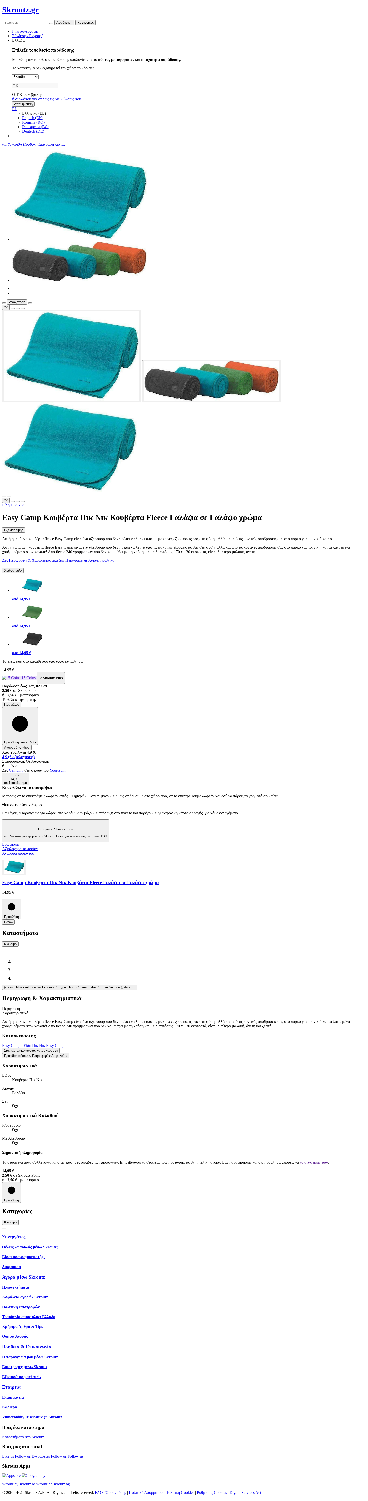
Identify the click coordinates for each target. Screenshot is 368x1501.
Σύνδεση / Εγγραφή (27, 36)
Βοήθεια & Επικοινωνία (26, 1347)
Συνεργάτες (13, 1237)
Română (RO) (33, 122)
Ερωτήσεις (10, 844)
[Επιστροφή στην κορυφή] (4, 1228)
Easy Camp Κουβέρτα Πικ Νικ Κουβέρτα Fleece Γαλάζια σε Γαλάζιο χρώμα (80, 882)
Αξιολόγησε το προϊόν (20, 849)
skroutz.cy (10, 1484)
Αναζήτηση (64, 22)
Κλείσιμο (10, 944)
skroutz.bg (61, 1484)
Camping (16, 770)
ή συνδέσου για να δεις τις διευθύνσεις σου (46, 99)
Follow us (23, 1456)
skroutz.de (44, 1484)
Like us (8, 1456)
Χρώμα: (13, 570)
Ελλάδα (18, 40)
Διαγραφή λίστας (51, 144)
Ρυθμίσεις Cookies (212, 1492)
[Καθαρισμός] (51, 23)
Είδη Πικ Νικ (13, 505)
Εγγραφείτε (41, 1456)
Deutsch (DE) (33, 131)
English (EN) (32, 118)
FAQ (99, 1492)
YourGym (57, 770)
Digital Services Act (245, 1492)
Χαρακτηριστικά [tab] (15, 1013)
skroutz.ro (27, 1484)
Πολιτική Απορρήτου (146, 1492)
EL (14, 109)
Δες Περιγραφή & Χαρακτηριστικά (30, 560)
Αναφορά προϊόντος (18, 853)
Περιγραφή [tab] (11, 1008)
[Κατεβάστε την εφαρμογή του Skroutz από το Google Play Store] (33, 1476)
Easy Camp (11, 1046)
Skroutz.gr (20, 9)
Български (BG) (35, 127)
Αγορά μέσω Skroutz (23, 1277)
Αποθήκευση (23, 104)
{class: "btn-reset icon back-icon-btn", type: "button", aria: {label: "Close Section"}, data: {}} (69, 987)
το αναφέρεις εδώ (314, 1162)
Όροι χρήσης (116, 1492)
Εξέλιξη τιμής (13, 530)
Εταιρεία (11, 1387)
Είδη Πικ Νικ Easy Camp (44, 1046)
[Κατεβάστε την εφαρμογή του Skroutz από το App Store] (12, 1476)
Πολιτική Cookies (179, 1492)
